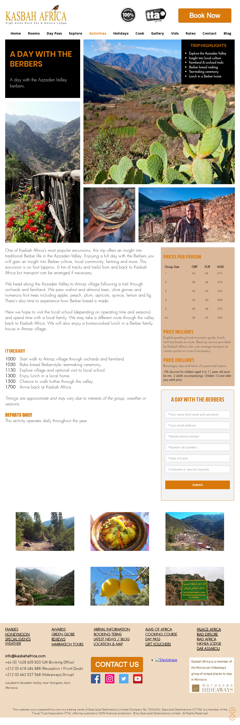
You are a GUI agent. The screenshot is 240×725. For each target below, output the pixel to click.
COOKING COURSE (161, 634)
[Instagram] (109, 678)
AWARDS (59, 629)
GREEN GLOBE (63, 634)
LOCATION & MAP (108, 644)
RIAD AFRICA (206, 639)
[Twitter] (123, 678)
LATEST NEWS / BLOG (112, 639)
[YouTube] (137, 678)
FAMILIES (11, 629)
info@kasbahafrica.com (25, 656)
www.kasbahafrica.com (45, 710)
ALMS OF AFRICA (158, 629)
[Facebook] (95, 678)
